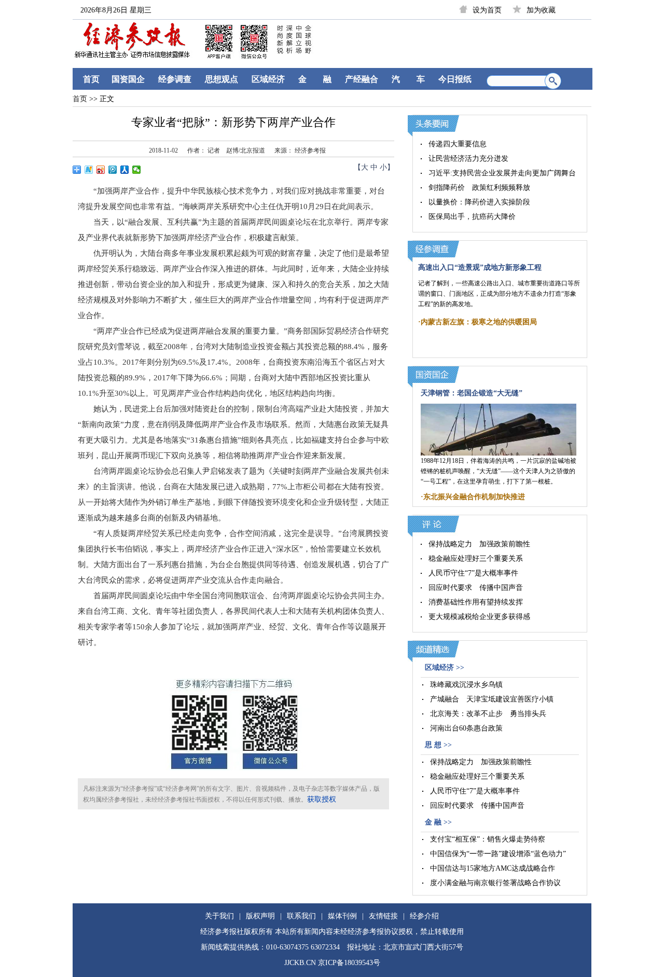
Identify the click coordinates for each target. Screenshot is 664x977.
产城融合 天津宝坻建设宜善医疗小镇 (492, 699)
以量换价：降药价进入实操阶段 (479, 202)
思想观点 (221, 79)
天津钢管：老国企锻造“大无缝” (471, 393)
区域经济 (268, 79)
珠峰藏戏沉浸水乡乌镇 (466, 685)
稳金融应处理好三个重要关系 (475, 558)
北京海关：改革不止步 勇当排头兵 (488, 714)
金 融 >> (438, 822)
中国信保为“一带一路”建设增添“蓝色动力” (498, 854)
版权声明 (260, 916)
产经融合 (361, 79)
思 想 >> (438, 745)
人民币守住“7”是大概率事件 (473, 573)
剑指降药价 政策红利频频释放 (479, 187)
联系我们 (301, 916)
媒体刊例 (342, 916)
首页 (91, 79)
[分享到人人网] (124, 170)
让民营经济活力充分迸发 (468, 158)
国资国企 (128, 79)
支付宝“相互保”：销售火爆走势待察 (487, 839)
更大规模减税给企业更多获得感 (479, 617)
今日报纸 (455, 79)
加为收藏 (541, 10)
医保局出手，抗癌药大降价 (472, 217)
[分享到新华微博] (89, 170)
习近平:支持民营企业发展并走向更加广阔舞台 (502, 173)
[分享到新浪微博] (100, 170)
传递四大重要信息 (457, 144)
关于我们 (219, 916)
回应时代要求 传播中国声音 (475, 587)
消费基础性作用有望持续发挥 (475, 602)
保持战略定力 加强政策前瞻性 (479, 544)
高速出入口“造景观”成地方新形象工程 (480, 267)
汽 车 (408, 79)
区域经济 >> (444, 667)
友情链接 (383, 916)
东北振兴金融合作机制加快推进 (474, 497)
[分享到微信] (136, 170)
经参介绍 (424, 916)
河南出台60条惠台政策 (466, 728)
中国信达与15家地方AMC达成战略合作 (492, 868)
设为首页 (487, 10)
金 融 (314, 79)
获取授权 (321, 799)
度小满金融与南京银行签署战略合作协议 (495, 883)
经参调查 (174, 79)
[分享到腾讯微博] (112, 170)
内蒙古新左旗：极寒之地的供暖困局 (479, 322)
